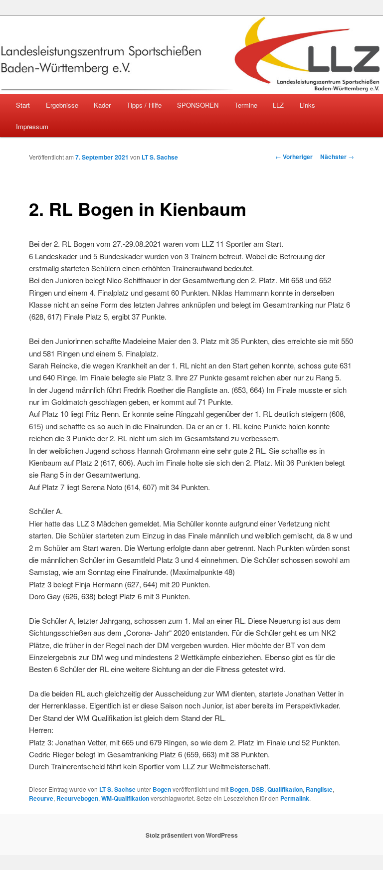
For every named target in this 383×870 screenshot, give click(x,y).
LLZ (278, 105)
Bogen (162, 789)
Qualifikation (285, 789)
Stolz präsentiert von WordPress (192, 835)
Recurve (41, 798)
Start (23, 105)
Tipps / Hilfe (144, 105)
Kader (102, 105)
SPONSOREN (197, 105)
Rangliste (319, 789)
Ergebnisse (62, 105)
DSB (257, 789)
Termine (245, 105)
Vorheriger (294, 156)
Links (307, 105)
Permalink (294, 798)
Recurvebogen (77, 798)
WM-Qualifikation (125, 798)
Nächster (337, 156)
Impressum (32, 126)
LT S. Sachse (160, 157)
